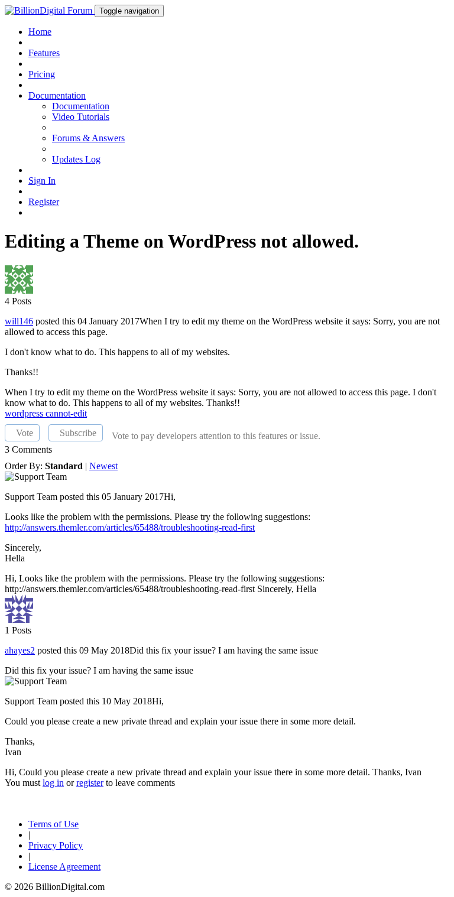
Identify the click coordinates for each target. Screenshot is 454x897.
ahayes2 (20, 650)
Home (39, 32)
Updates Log (76, 159)
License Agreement (64, 867)
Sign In (42, 181)
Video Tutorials (80, 117)
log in (53, 783)
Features (44, 53)
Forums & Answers (88, 138)
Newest (103, 466)
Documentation (80, 106)
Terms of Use (53, 824)
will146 (19, 321)
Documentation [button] (57, 95)
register (89, 783)
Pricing (41, 74)
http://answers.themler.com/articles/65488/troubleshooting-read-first (130, 527)
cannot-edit (66, 413)
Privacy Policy (55, 845)
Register (43, 202)
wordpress (25, 413)
